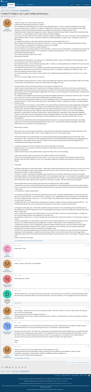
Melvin (4, 16)
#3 (88, 260)
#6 (88, 307)
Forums (11, 4)
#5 (88, 290)
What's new (19, 4)
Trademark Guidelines (62, 381)
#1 (88, 19)
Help (81, 375)
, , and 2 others (30, 240)
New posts (3, 7)
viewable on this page (66, 383)
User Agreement (47, 383)
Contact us (58, 375)
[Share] (86, 20)
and (23, 358)
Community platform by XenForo (32, 378)
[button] (24, 4)
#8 (88, 346)
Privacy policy (75, 375)
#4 (88, 275)
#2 (88, 245)
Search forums (12, 7)
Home (4, 4)
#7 (88, 322)
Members (30, 4)
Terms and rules (66, 375)
